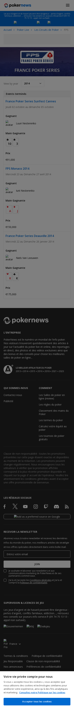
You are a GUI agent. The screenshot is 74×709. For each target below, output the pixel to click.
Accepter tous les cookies (37, 701)
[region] (37, 690)
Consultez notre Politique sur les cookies (42, 692)
